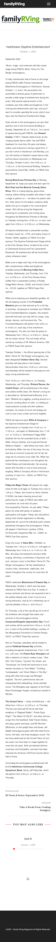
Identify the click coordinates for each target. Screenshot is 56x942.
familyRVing (14, 4)
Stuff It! (28, 839)
